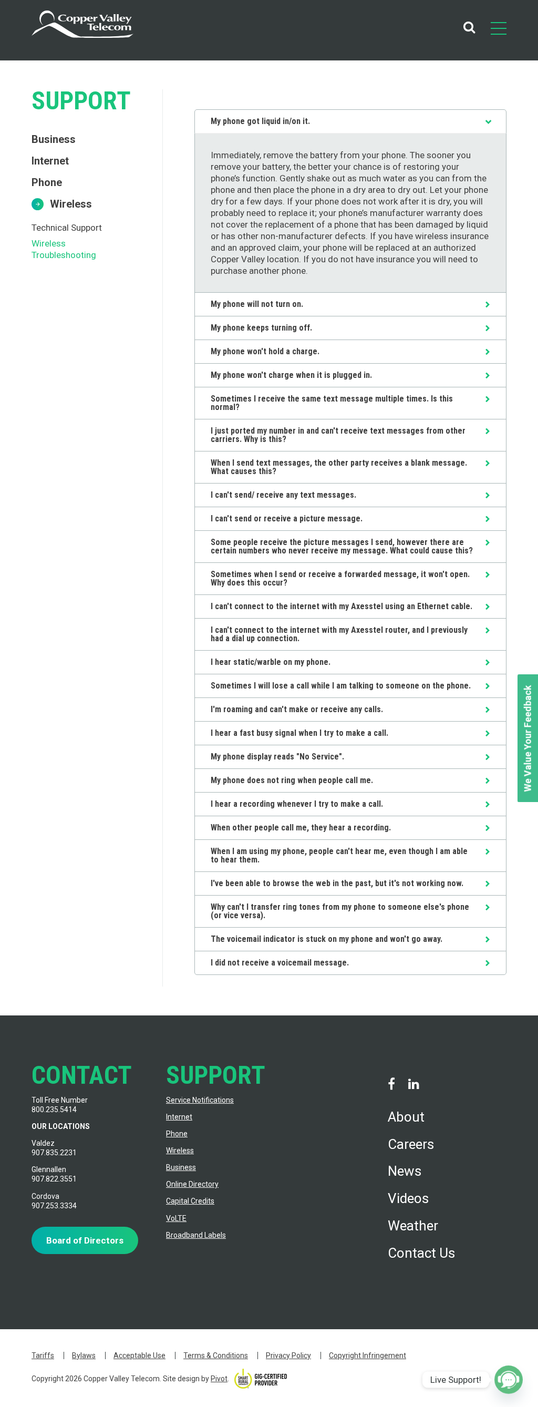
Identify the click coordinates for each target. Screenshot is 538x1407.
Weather (413, 1226)
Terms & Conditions (215, 1355)
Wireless (71, 204)
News (404, 1171)
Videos (408, 1198)
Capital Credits (190, 1201)
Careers (411, 1144)
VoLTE (176, 1218)
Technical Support (67, 227)
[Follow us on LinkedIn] (413, 1084)
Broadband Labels (196, 1235)
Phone (47, 182)
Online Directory (192, 1184)
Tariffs (43, 1355)
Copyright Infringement (367, 1355)
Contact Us (421, 1253)
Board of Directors (84, 1240)
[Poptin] (508, 1379)
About (406, 1117)
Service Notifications (200, 1100)
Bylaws (84, 1355)
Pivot (219, 1378)
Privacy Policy (288, 1355)
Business (54, 139)
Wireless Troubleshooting (64, 249)
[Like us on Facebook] (391, 1084)
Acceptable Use (139, 1355)
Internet (50, 161)
